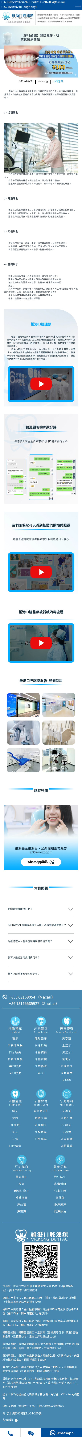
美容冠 (66, 1038)
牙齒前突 (41, 1059)
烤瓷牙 (66, 1052)
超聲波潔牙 (21, 1191)
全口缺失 (15, 1073)
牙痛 (15, 1139)
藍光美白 (22, 1177)
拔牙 (15, 1132)
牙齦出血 (67, 1118)
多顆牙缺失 (15, 1059)
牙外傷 (60, 1197)
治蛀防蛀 (60, 1177)
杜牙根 (15, 1125)
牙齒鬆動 (67, 1139)
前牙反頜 (41, 1045)
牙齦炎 (66, 1125)
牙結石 (21, 1204)
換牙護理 (60, 1204)
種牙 (15, 1038)
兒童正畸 (60, 1191)
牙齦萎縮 (67, 1146)
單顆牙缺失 (15, 1045)
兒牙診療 (60, 1211)
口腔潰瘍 (15, 1146)
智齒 (15, 1118)
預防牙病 (41, 1118)
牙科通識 (57, 81)
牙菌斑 (21, 1211)
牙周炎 (66, 1111)
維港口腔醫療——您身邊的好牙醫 (24, 298)
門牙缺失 (15, 1052)
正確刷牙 (41, 1125)
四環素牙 (67, 1066)
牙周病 (66, 1132)
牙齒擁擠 (41, 1052)
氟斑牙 (66, 1059)
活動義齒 (67, 1073)
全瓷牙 (66, 1045)
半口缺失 (15, 1066)
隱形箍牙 (41, 1038)
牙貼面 (66, 1080)
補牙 (15, 1111)
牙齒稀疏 (41, 1066)
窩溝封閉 (60, 1184)
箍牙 (41, 1073)
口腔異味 (41, 1139)
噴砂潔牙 (22, 1197)
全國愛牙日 (41, 1111)
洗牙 (22, 1184)
